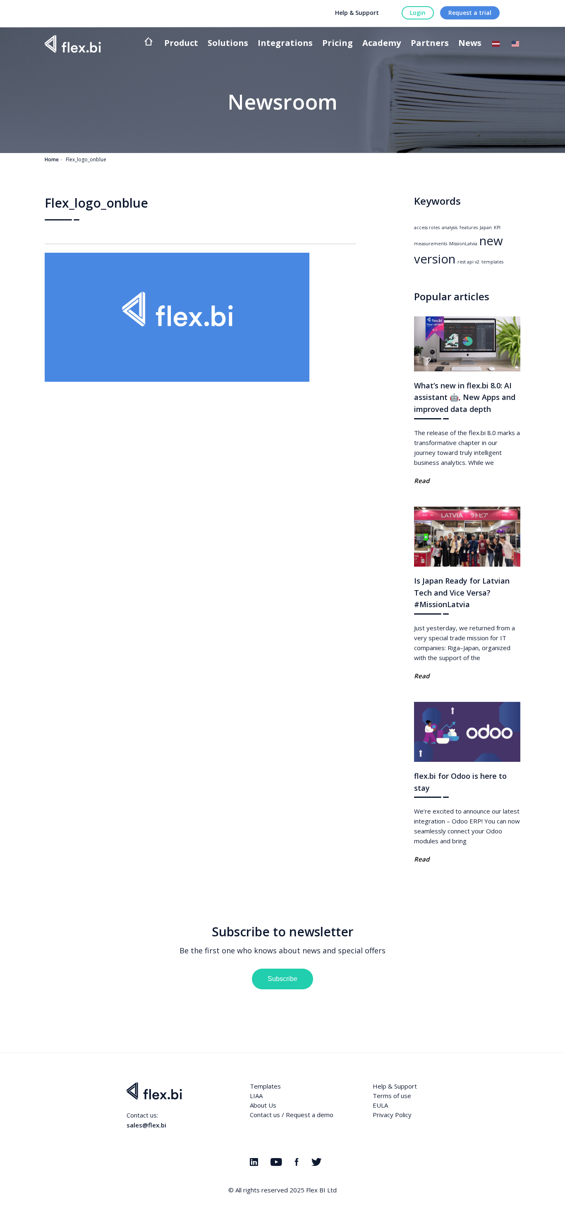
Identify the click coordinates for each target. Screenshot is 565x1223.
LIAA (256, 1095)
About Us (263, 1105)
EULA (380, 1105)
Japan (486, 227)
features (469, 227)
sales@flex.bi (146, 1125)
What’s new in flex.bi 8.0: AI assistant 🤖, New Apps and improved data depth (464, 397)
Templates (265, 1086)
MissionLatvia (463, 244)
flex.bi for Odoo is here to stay (460, 782)
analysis (449, 227)
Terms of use (392, 1095)
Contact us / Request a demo (291, 1115)
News (469, 43)
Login (418, 13)
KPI (497, 227)
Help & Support (357, 13)
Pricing (337, 43)
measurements (430, 244)
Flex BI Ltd (321, 1190)
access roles (427, 227)
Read (421, 480)
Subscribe (282, 978)
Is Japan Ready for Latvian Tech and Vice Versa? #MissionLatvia (462, 593)
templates (492, 262)
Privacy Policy (392, 1115)
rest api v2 (468, 262)
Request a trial (469, 13)
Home (52, 159)
